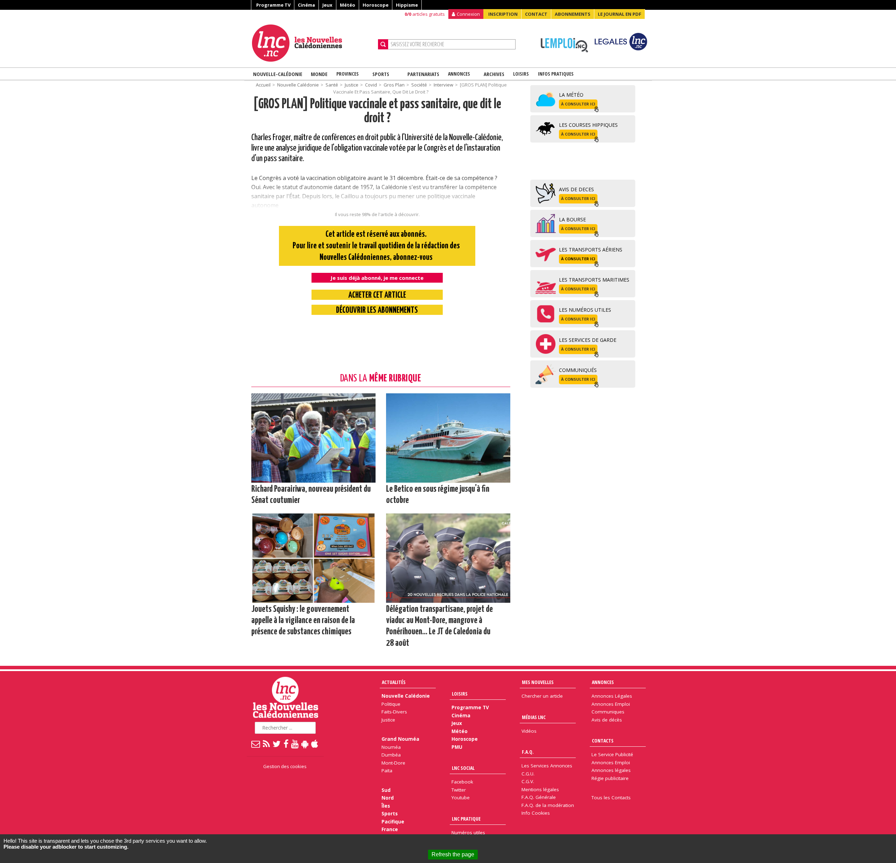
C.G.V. (528, 781)
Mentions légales (540, 789)
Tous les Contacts (611, 797)
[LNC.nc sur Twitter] (277, 744)
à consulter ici (578, 103)
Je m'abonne (663, 19)
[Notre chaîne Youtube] (295, 744)
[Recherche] (383, 44)
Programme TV (273, 5)
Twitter (458, 790)
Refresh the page (453, 854)
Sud (386, 790)
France (390, 829)
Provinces (347, 73)
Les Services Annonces (547, 765)
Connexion (468, 14)
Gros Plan (394, 85)
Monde (319, 73)
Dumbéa (391, 755)
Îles (386, 806)
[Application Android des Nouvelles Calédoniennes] (305, 744)
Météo (347, 5)
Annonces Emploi (611, 704)
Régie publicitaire (610, 778)
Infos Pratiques (556, 73)
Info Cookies (536, 813)
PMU (456, 747)
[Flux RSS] (267, 744)
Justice (351, 85)
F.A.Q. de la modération (548, 805)
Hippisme (407, 5)
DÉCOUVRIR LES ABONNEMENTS (377, 310)
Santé (332, 85)
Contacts (603, 740)
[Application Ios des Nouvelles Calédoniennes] (315, 744)
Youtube (460, 797)
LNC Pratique (466, 818)
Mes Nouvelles (538, 682)
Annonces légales (611, 770)
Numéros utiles (468, 832)
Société (419, 85)
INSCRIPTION (503, 14)
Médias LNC (534, 717)
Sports (380, 73)
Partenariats (423, 73)
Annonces (459, 73)
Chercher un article (542, 696)
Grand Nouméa (400, 739)
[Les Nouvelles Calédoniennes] (312, 43)
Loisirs (521, 73)
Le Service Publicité (612, 754)
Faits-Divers (394, 712)
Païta (387, 770)
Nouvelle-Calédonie (277, 73)
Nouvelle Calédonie (298, 85)
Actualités (394, 682)
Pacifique (393, 822)
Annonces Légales (612, 696)
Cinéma (306, 5)
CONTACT (536, 14)
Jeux (327, 5)
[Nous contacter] (256, 744)
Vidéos (529, 731)
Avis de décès (607, 720)
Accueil (263, 85)
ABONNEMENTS (572, 14)
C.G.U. (528, 774)
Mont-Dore (393, 763)
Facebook (462, 782)
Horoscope (375, 5)
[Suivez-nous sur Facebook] (286, 744)
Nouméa (391, 747)
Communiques (608, 712)
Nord (388, 798)
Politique (391, 704)
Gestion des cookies (285, 766)
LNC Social (463, 768)
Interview (443, 85)
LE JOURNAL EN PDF (619, 14)
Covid (371, 85)
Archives (494, 73)
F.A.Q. (528, 751)
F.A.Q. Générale (539, 797)
